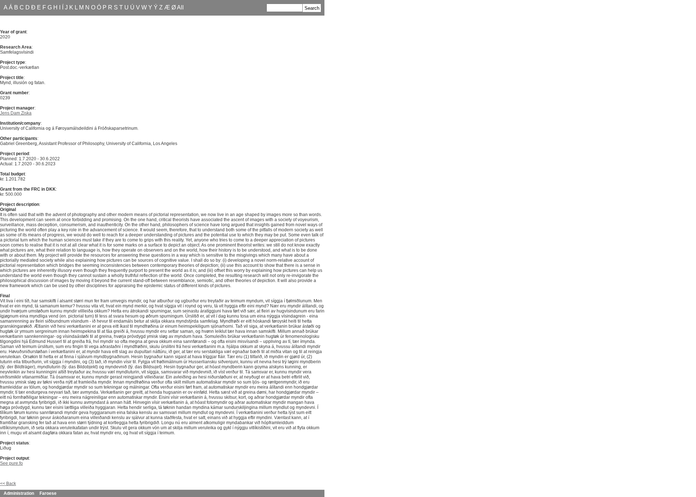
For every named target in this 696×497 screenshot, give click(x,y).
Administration (19, 493)
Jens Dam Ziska (16, 113)
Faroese (48, 493)
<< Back (8, 483)
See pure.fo (11, 463)
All (180, 7)
